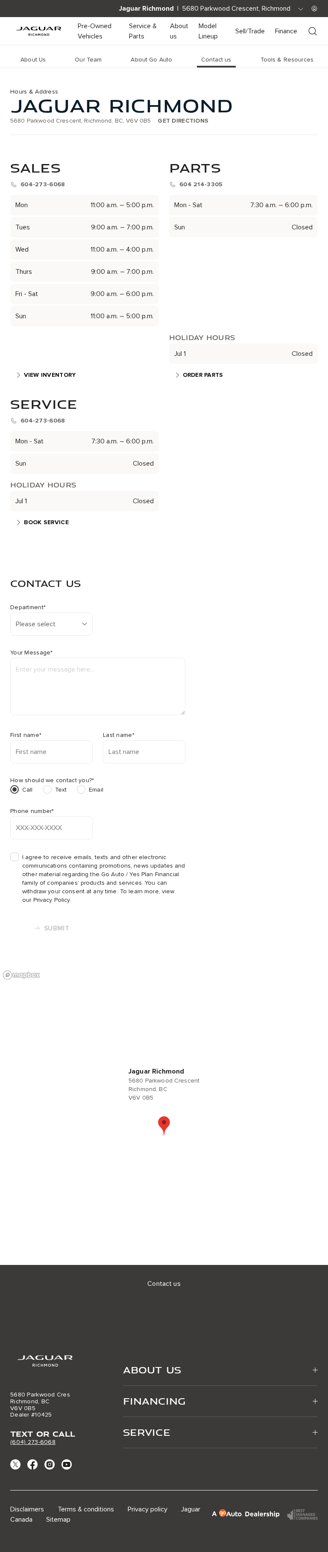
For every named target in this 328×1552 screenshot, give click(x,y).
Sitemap (58, 1519)
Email (96, 789)
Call (27, 789)
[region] (164, 1115)
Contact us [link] (216, 59)
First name (25, 735)
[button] (164, 1126)
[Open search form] (313, 31)
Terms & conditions (86, 1509)
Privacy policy (147, 1509)
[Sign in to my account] (314, 8)
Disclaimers (27, 1509)
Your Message (31, 652)
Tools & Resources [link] (287, 59)
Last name (119, 735)
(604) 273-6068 (33, 1442)
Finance (286, 31)
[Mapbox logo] (21, 975)
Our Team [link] (88, 59)
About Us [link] (33, 59)
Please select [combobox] (36, 624)
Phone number (32, 811)
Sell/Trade (250, 31)
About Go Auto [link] (151, 59)
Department (28, 607)
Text (61, 789)
